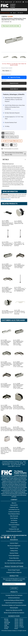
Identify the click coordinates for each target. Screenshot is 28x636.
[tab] (14, 159)
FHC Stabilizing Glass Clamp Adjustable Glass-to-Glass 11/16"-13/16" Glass (7, 290)
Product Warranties (14, 558)
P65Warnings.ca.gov (6, 199)
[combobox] (14, 9)
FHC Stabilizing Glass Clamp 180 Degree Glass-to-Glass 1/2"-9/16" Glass (7, 267)
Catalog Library (14, 550)
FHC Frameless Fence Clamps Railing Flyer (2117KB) (14, 153)
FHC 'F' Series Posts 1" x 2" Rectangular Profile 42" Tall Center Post (8, 244)
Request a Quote (8, 1)
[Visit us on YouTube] (8, 537)
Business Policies (14, 553)
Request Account (5, 12)
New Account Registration (14, 545)
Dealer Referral (14, 89)
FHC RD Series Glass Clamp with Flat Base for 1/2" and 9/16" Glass (19, 407)
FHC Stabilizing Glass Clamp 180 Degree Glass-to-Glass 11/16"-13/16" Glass (18, 386)
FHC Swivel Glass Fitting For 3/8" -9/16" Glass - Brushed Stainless (19, 450)
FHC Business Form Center (14, 560)
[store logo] (5, 5)
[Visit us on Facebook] (5, 537)
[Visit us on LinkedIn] (2, 537)
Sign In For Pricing (15, 77)
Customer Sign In (14, 543)
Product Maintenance (14, 555)
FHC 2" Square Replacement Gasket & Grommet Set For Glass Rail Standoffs (7, 223)
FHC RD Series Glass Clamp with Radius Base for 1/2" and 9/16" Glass (7, 429)
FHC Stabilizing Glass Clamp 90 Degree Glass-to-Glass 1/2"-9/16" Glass (7, 364)
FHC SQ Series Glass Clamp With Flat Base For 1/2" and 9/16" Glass (19, 429)
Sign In (14, 12)
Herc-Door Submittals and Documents (14, 563)
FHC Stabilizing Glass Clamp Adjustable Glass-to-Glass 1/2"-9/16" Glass (6, 343)
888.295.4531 (19, 1)
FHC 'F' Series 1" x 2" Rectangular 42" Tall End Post (19, 244)
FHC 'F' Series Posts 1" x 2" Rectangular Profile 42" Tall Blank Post (20, 290)
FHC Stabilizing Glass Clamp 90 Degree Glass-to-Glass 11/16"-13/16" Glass (7, 408)
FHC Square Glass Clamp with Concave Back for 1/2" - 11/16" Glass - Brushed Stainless (6, 451)
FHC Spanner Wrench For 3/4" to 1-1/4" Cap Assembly (19, 312)
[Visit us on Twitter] (11, 537)
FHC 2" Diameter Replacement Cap (18, 223)
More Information (10, 191)
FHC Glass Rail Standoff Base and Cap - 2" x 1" (8, 312)
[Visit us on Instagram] (14, 537)
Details (6, 159)
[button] (5, 56)
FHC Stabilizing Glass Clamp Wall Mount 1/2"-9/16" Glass (19, 266)
